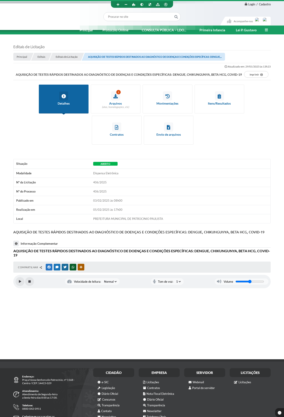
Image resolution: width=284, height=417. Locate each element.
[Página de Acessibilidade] (165, 4)
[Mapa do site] (157, 4)
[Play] (20, 281)
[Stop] (29, 281)
